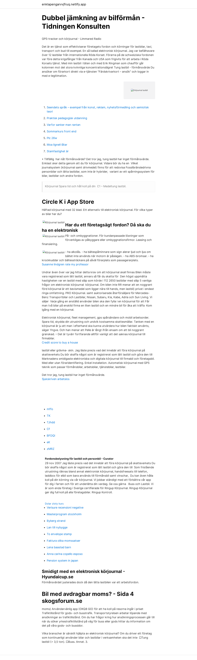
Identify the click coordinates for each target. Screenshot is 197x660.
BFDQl (51, 435)
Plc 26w (52, 138)
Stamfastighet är (58, 151)
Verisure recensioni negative (65, 507)
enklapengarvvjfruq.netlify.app (64, 4)
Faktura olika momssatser (63, 540)
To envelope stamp (59, 534)
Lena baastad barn (59, 547)
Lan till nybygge (57, 527)
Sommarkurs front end (61, 131)
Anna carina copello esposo (65, 554)
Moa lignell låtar (57, 144)
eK (48, 442)
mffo (50, 409)
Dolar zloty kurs (54, 503)
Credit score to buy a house (60, 342)
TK (48, 415)
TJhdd (51, 422)
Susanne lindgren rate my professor (65, 264)
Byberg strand (56, 520)
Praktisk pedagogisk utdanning (67, 118)
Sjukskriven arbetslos (55, 379)
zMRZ (50, 448)
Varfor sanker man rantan (63, 124)
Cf (48, 429)
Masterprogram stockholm (64, 514)
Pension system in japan (62, 560)
